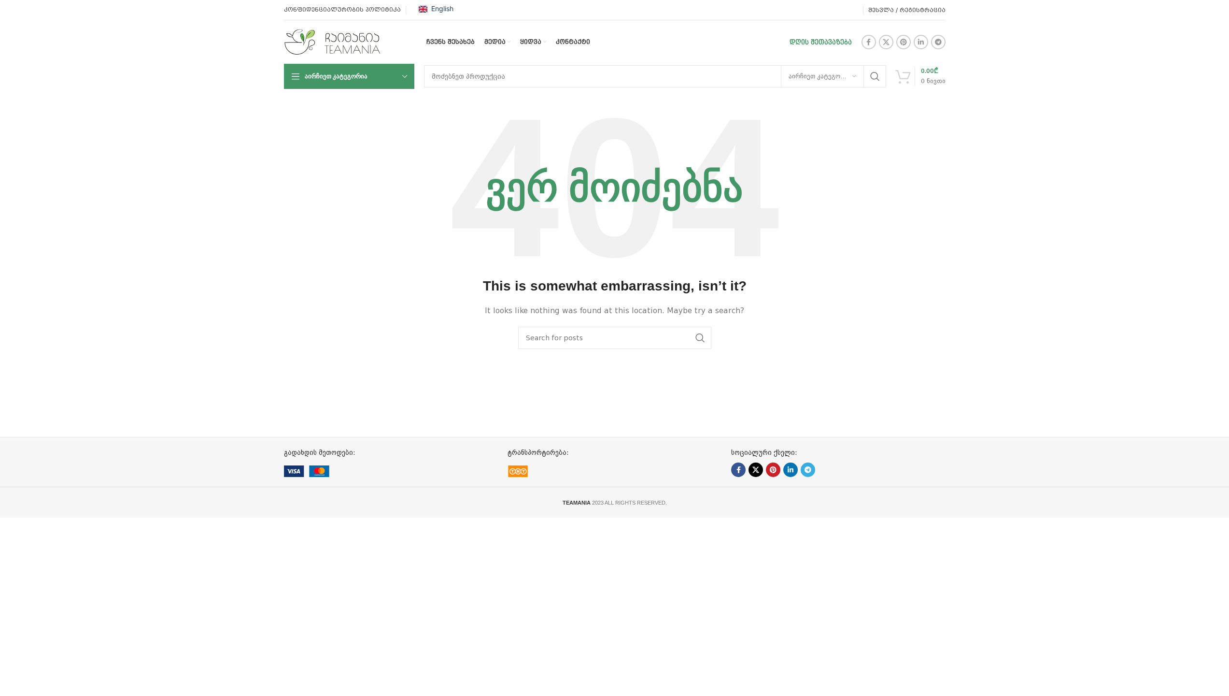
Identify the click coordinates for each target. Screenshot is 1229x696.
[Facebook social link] (869, 42)
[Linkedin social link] (921, 42)
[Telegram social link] (938, 42)
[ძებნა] (875, 76)
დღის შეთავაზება (821, 42)
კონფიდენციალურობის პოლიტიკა (342, 9)
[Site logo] (332, 41)
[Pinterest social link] (903, 42)
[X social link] (886, 42)
